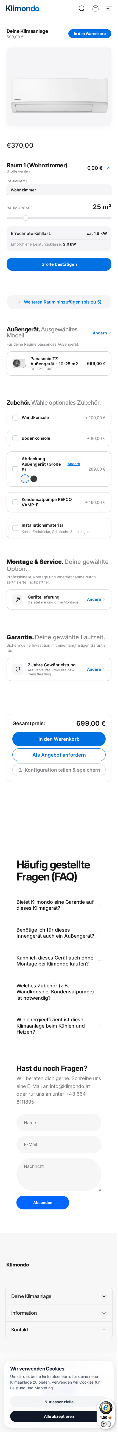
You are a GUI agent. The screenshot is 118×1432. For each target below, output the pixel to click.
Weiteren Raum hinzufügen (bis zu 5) (63, 302)
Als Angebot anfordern (59, 755)
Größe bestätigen (59, 264)
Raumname (17, 181)
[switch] (102, 1424)
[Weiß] (25, 479)
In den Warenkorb (90, 33)
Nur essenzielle (57, 1401)
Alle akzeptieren (57, 1416)
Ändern (100, 333)
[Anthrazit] (33, 479)
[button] (59, 168)
